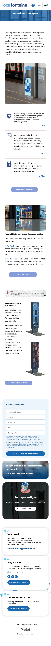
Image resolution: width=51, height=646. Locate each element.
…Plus (42, 126)
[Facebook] (9, 577)
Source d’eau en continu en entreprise (24, 542)
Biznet (32, 634)
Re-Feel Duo (12, 259)
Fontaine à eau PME (16, 544)
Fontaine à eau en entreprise (19, 540)
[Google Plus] (17, 577)
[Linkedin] (13, 577)
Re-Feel (10, 246)
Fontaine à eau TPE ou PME (19, 538)
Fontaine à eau (16, 21)
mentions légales (12, 442)
